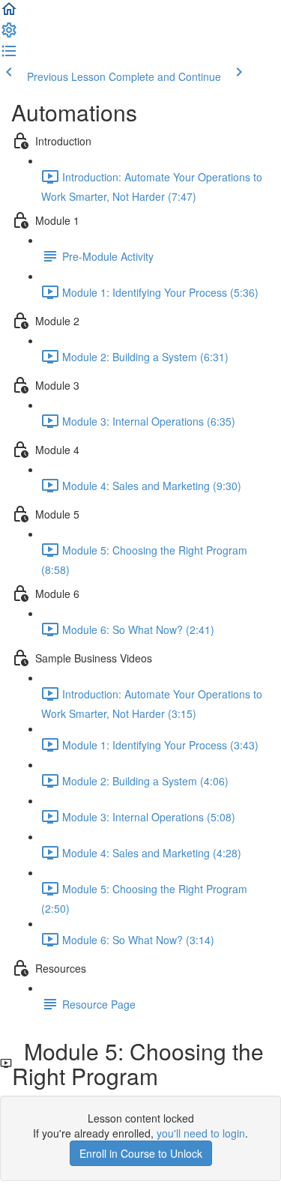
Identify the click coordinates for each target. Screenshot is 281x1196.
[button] (9, 13)
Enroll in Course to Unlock (140, 1153)
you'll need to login (201, 1133)
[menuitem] (9, 34)
